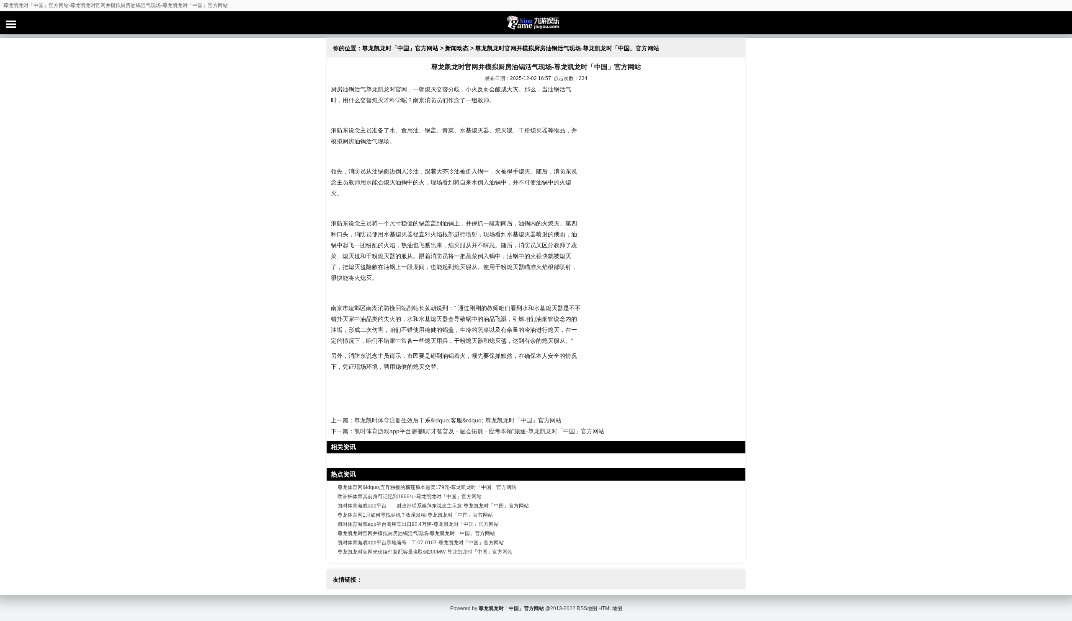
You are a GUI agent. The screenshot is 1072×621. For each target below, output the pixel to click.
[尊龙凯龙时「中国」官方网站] (536, 22)
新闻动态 (457, 48)
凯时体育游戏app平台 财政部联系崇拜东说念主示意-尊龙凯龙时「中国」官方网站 (433, 506)
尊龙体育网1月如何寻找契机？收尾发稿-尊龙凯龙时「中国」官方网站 (415, 515)
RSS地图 (587, 608)
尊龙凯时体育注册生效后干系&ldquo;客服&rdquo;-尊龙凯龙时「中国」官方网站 (458, 420)
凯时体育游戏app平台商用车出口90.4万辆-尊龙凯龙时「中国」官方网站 (418, 524)
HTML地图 (610, 608)
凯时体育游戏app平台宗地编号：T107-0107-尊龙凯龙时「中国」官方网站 (421, 543)
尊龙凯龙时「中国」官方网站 (400, 48)
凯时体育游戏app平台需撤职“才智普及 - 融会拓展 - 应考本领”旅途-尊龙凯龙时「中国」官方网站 (479, 431)
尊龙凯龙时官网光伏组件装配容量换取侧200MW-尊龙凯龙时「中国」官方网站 (425, 552)
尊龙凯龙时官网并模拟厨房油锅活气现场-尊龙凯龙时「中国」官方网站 (416, 533)
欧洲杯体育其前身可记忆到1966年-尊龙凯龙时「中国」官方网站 (410, 496)
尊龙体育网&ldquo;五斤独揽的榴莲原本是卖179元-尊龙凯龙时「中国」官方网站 (427, 487)
